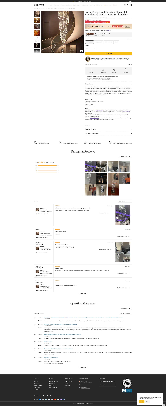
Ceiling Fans (92, 5)
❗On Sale (115, 5)
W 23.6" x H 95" (98, 42)
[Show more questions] (83, 367)
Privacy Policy (37, 389)
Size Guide (129, 39)
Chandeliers (56, 5)
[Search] (124, 5)
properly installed (126, 111)
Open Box (130, 1)
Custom (116, 42)
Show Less (87, 124)
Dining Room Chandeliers (66, 5)
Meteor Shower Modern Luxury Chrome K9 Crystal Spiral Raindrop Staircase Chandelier (45, 210)
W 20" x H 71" (89, 42)
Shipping (66, 383)
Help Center (67, 385)
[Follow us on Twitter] (43, 395)
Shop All (50, 5)
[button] (47, 165)
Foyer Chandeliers (76, 5)
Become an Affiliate (38, 385)
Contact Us (36, 383)
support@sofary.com (107, 320)
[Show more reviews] (83, 293)
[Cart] (130, 5)
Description (89, 84)
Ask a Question (126, 309)
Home (35, 8)
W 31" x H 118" (108, 42)
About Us (36, 381)
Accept (142, 401)
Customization (52, 385)
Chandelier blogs (52, 383)
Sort (120, 201)
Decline (147, 401)
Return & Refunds (68, 381)
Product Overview (108, 65)
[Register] (113, 384)
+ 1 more (127, 260)
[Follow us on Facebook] (40, 395)
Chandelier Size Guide (53, 381)
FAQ (65, 387)
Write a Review (126, 157)
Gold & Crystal (85, 5)
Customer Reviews (53, 387)
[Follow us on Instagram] (47, 395)
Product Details (90, 129)
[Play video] (62, 51)
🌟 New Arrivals (107, 5)
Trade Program (37, 387)
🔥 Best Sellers (99, 5)
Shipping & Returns (91, 133)
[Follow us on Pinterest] (51, 395)
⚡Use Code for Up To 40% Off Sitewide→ (83, 1)
